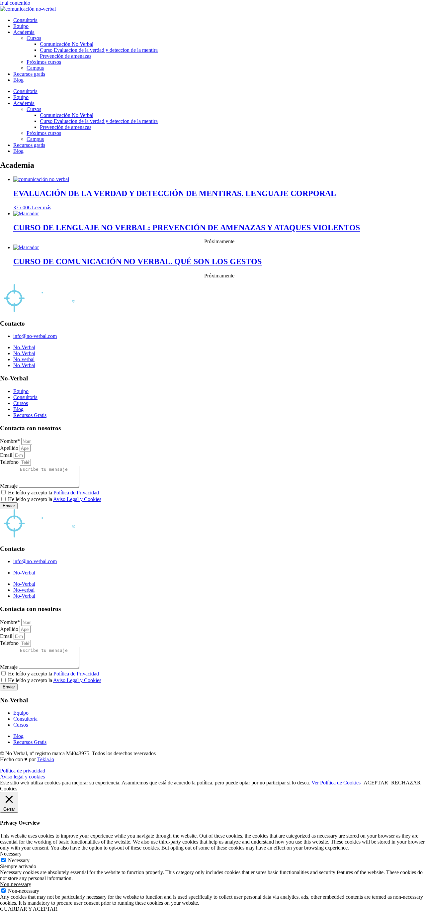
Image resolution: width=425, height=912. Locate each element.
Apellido (10, 448)
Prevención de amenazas (65, 56)
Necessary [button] (11, 854)
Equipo (21, 26)
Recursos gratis (29, 74)
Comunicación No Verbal (66, 44)
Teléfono (10, 462)
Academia (24, 32)
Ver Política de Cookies (336, 782)
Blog (18, 80)
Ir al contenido (15, 3)
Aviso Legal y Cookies (77, 499)
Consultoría (25, 20)
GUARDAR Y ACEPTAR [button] (28, 909)
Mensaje (9, 486)
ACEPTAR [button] (376, 782)
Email (7, 455)
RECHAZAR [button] (406, 782)
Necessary (19, 860)
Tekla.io (45, 759)
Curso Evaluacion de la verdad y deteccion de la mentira (99, 50)
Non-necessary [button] (15, 884)
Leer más (41, 207)
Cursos (34, 38)
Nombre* (10, 441)
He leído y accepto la (53, 492)
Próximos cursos (44, 62)
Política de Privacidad (76, 492)
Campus (35, 68)
